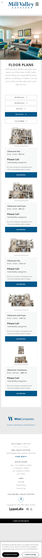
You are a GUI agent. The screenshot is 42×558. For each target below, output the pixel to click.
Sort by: (19, 121)
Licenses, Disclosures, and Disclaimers (21, 425)
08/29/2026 (19, 114)
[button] (21, 137)
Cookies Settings (30, 554)
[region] (21, 550)
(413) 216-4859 (21, 447)
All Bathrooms (19, 103)
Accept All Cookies (10, 554)
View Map (20, 456)
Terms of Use (21, 488)
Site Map (21, 482)
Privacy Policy (21, 485)
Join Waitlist (21, 175)
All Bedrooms (19, 97)
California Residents (21, 521)
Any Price (19, 109)
